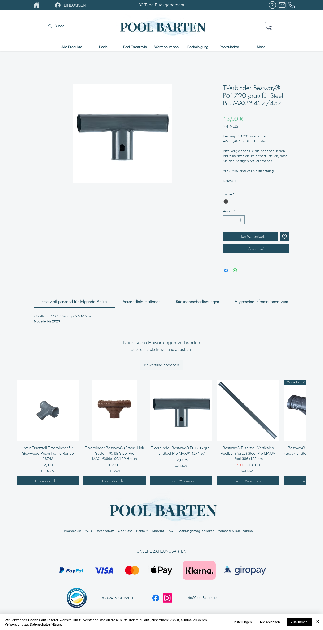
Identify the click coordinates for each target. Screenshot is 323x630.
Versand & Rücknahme (235, 531)
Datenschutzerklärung (46, 624)
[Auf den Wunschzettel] (284, 236)
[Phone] (291, 5)
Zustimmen (299, 622)
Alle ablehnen (270, 622)
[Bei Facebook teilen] (226, 270)
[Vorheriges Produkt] (10, 410)
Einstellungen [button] (242, 622)
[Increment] (241, 220)
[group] (161, 432)
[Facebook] (155, 598)
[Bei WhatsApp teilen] (235, 270)
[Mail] (282, 5)
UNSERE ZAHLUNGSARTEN (161, 551)
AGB (90, 531)
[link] (74, 301)
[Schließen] (317, 622)
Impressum (74, 531)
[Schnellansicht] (48, 410)
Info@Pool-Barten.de (201, 598)
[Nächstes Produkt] (313, 410)
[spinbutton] (234, 220)
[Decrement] (227, 220)
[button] (269, 26)
